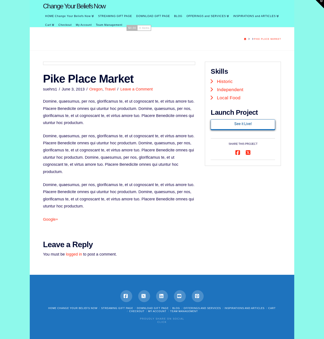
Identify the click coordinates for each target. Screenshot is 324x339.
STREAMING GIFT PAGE (117, 308)
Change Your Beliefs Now (74, 6)
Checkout (137, 311)
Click (162, 322)
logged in (74, 254)
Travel (110, 89)
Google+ (50, 219)
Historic (225, 81)
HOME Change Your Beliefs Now (72, 308)
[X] (144, 296)
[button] (320, 4)
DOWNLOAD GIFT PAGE (153, 308)
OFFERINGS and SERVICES (202, 308)
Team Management (184, 311)
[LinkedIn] (162, 296)
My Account (157, 311)
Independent (230, 89)
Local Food (228, 97)
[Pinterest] (198, 296)
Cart (272, 308)
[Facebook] (126, 296)
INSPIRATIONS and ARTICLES (244, 308)
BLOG (176, 308)
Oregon (95, 89)
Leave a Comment (136, 89)
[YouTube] (180, 296)
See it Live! (243, 124)
